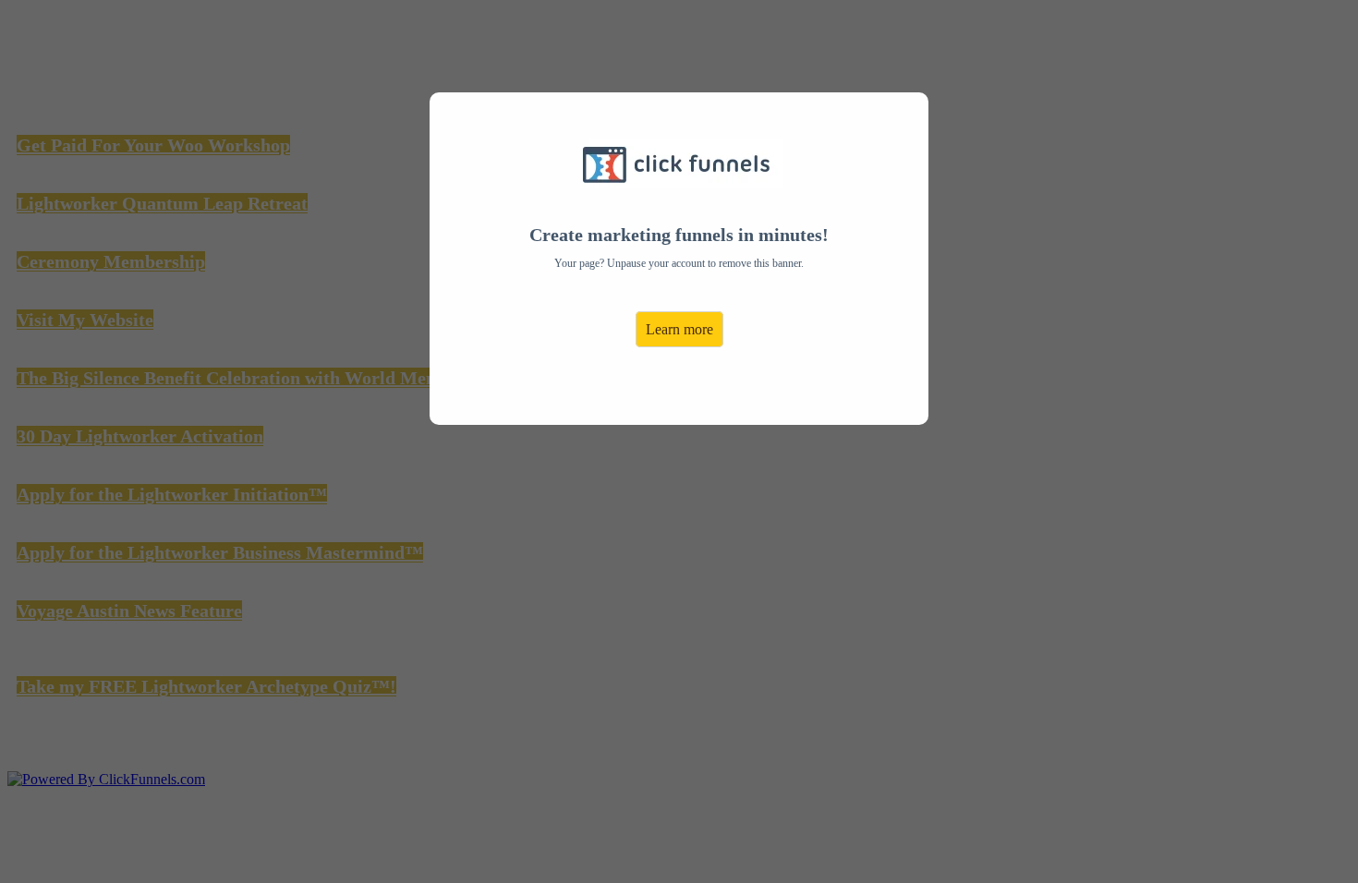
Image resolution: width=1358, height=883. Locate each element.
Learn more (679, 329)
